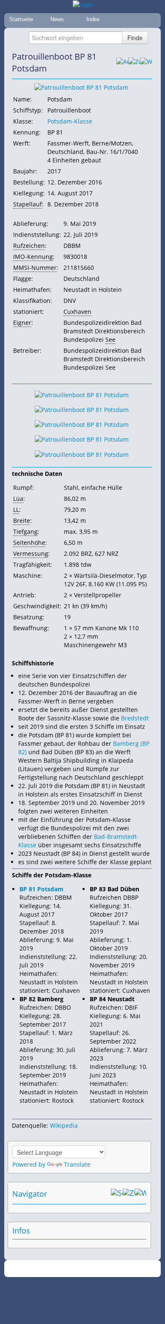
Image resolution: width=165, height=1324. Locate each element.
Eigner (22, 323)
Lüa (18, 498)
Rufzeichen (29, 246)
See (110, 339)
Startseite (21, 19)
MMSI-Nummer (35, 268)
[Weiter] (146, 63)
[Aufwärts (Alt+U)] (122, 63)
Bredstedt (135, 718)
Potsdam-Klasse (69, 121)
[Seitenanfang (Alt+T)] (117, 1194)
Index (93, 19)
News (57, 19)
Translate (77, 1164)
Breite (21, 520)
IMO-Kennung (33, 257)
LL (16, 509)
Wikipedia (64, 1125)
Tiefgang (25, 531)
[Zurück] (134, 63)
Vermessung (30, 553)
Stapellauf (27, 204)
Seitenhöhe (29, 542)
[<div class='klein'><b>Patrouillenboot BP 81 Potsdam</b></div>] (81, 87)
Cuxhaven (77, 312)
